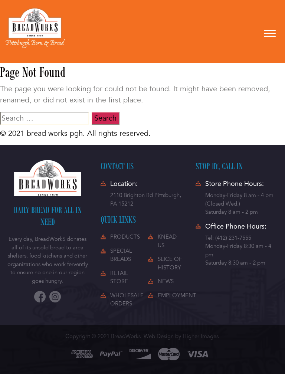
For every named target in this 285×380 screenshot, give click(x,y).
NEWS (166, 281)
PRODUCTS (125, 236)
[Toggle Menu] (270, 33)
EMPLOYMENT (177, 295)
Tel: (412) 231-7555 (228, 238)
